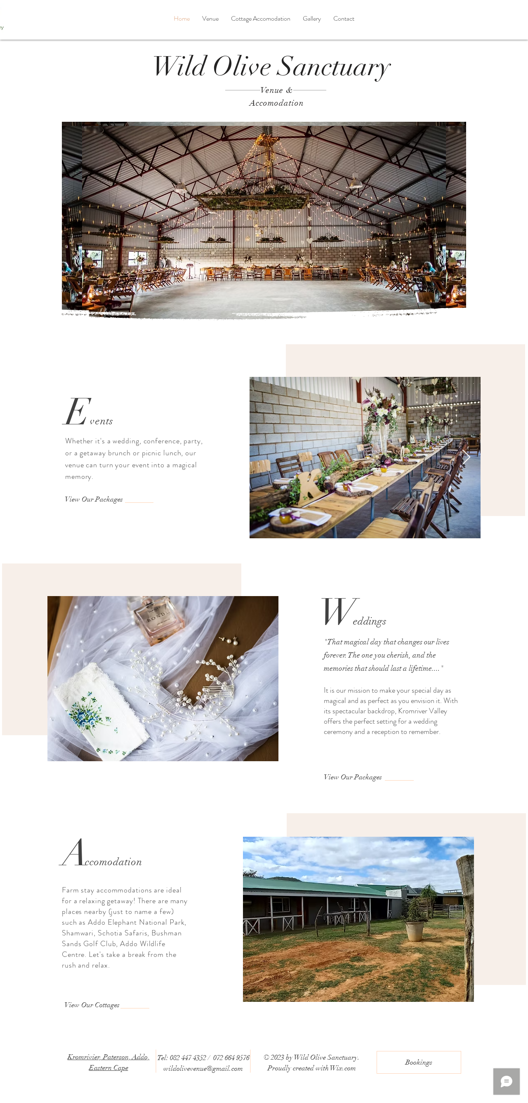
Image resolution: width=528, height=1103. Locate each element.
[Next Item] (466, 458)
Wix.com (343, 1068)
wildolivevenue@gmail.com (203, 1068)
